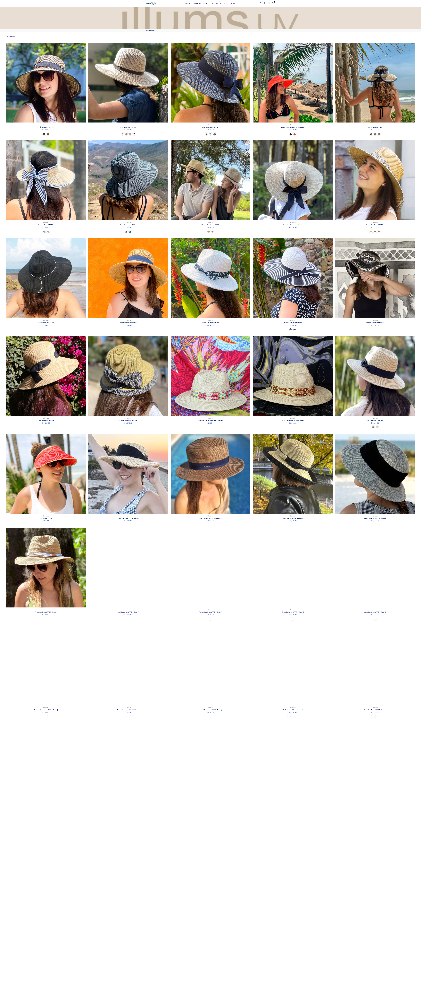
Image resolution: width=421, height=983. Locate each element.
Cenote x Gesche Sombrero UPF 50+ (293, 807)
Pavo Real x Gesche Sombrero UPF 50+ (375, 807)
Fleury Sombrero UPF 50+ (46, 322)
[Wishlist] (269, 3)
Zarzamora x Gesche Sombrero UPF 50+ (375, 905)
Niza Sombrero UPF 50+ (128, 127)
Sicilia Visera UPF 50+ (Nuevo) (293, 710)
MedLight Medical (219, 3)
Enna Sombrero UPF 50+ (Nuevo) (128, 518)
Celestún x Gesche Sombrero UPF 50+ (46, 905)
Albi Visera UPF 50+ (46, 518)
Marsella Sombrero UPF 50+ (293, 322)
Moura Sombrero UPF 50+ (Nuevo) (293, 612)
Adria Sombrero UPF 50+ (128, 225)
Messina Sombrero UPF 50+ (211, 225)
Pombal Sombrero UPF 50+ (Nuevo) (210, 612)
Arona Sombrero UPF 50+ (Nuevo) (46, 612)
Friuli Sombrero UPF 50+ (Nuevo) (128, 612)
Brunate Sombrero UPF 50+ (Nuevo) (292, 518)
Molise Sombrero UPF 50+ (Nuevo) (375, 710)
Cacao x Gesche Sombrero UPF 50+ (292, 420)
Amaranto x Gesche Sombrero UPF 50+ (210, 420)
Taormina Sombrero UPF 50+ (292, 225)
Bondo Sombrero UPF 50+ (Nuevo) (375, 518)
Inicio (187, 3)
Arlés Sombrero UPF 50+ (46, 127)
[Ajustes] (265, 3)
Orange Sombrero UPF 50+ (375, 225)
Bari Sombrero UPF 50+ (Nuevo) (46, 807)
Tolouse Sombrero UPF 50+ (210, 127)
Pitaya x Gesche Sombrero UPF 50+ (128, 905)
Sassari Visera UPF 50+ (46, 225)
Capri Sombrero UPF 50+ (46, 420)
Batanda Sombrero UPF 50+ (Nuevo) (46, 710)
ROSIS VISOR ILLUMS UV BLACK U (292, 127)
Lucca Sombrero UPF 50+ (375, 420)
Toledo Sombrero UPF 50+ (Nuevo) (128, 807)
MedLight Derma (200, 3)
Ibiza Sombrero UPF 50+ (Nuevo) (210, 807)
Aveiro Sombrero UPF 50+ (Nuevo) (128, 710)
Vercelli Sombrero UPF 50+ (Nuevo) (210, 710)
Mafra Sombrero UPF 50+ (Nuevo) (375, 612)
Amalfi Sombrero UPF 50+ (128, 322)
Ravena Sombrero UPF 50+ (128, 420)
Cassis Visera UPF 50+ (374, 127)
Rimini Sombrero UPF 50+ (210, 322)
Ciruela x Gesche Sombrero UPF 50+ (210, 905)
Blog (233, 3)
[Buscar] (261, 3)
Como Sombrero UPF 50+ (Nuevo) (210, 518)
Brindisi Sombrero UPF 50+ (375, 322)
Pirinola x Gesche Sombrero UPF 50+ (293, 905)
